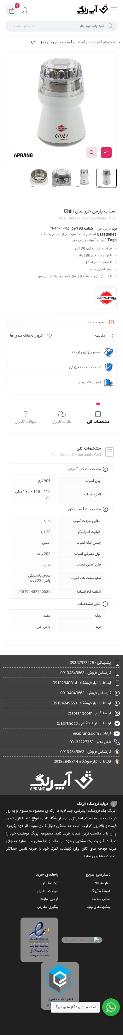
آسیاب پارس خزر (84, 240)
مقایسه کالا (102, 883)
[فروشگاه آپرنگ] (92, 10)
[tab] (98, 418)
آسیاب (80, 42)
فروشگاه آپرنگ (100, 891)
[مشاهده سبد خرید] (12, 12)
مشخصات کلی (98, 422)
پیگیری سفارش (47, 907)
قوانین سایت (49, 899)
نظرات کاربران (62, 422)
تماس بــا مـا (101, 899)
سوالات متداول (48, 891)
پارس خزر (104, 229)
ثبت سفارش (49, 883)
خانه (116, 42)
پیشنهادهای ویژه (98, 907)
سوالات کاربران (25, 422)
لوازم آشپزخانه (99, 42)
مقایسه (100, 336)
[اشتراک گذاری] (106, 152)
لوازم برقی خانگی (52, 234)
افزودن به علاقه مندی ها (26, 336)
